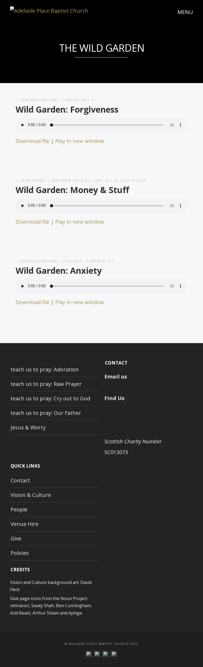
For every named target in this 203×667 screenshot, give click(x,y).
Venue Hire (24, 523)
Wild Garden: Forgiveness (67, 109)
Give (16, 538)
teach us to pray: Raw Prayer (46, 383)
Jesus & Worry (28, 427)
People (19, 509)
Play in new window (79, 141)
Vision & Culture (31, 494)
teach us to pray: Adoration (45, 369)
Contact (20, 480)
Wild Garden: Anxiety (59, 270)
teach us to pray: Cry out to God (50, 398)
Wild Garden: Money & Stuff (72, 189)
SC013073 (116, 452)
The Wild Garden (101, 48)
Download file (32, 141)
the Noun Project (70, 598)
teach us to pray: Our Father (46, 412)
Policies (20, 552)
